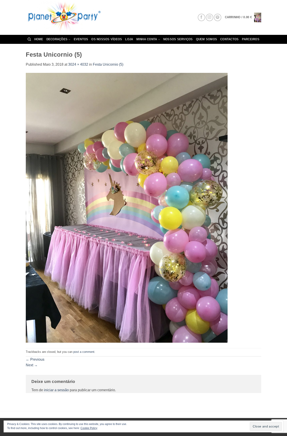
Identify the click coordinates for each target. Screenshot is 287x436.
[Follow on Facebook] (201, 17)
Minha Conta (146, 39)
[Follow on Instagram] (209, 17)
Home (38, 39)
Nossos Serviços (178, 39)
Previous (35, 359)
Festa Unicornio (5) (108, 64)
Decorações (57, 39)
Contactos (229, 39)
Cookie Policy (88, 428)
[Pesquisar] (29, 39)
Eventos (81, 39)
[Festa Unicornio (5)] (127, 207)
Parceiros (250, 39)
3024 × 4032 (78, 64)
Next (32, 365)
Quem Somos (206, 39)
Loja (129, 39)
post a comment (83, 351)
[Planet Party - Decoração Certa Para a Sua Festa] (69, 17)
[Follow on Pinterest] (217, 17)
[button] (243, 17)
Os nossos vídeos (106, 39)
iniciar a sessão (56, 390)
